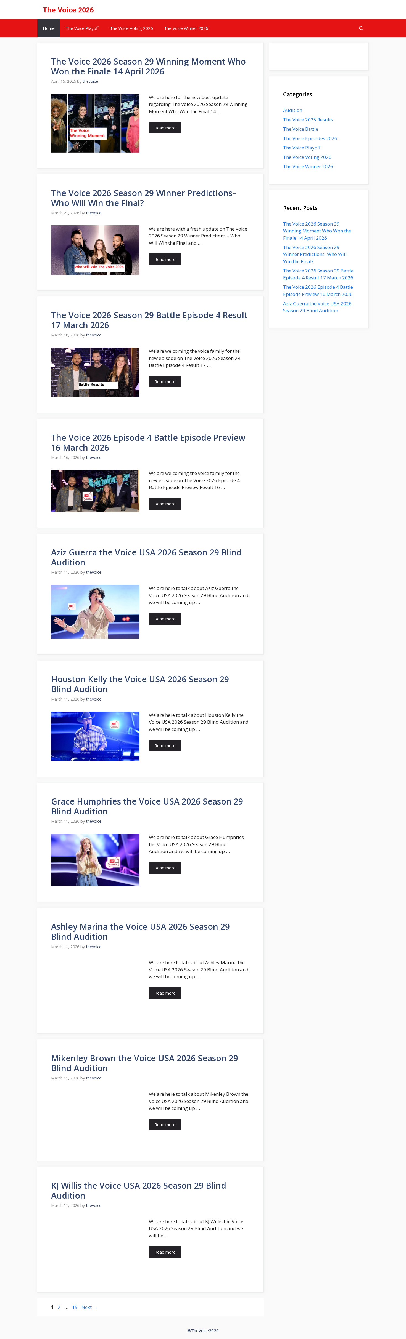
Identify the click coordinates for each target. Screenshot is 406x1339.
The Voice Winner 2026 (186, 28)
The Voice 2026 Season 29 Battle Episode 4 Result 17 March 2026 (149, 320)
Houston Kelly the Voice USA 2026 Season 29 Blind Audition (140, 684)
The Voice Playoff (82, 28)
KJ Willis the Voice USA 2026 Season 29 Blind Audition (138, 1190)
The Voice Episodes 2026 (310, 138)
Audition (292, 110)
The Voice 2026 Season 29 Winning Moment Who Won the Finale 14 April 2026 (148, 66)
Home (49, 28)
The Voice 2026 (68, 9)
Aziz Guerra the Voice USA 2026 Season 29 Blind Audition (146, 557)
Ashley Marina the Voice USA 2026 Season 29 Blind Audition (140, 931)
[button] (361, 28)
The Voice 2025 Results (308, 119)
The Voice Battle (300, 129)
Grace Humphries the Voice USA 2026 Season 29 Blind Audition (147, 806)
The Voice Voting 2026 (131, 28)
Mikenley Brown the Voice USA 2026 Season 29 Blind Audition (144, 1063)
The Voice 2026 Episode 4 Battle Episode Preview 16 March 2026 (148, 442)
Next (89, 1307)
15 (75, 1307)
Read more (165, 127)
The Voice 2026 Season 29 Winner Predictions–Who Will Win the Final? (143, 198)
